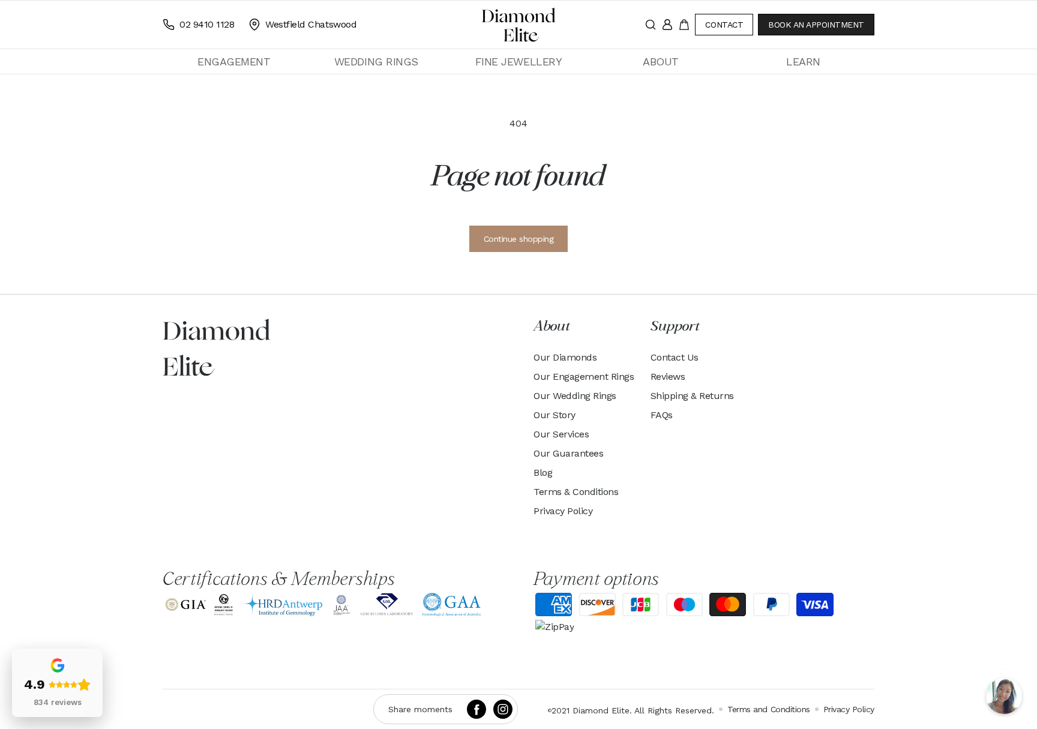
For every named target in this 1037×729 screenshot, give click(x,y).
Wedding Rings (376, 61)
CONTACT (724, 24)
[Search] (651, 25)
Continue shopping (519, 239)
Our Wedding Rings (575, 395)
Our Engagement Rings (584, 376)
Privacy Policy (563, 511)
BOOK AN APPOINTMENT (816, 24)
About (661, 61)
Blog (543, 472)
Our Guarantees (568, 453)
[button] (234, 61)
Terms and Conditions (768, 709)
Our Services (561, 434)
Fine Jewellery (518, 61)
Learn (803, 61)
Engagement (233, 61)
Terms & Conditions (576, 491)
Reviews (668, 376)
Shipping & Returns (692, 395)
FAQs (662, 415)
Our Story (555, 415)
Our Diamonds (565, 357)
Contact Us (675, 357)
